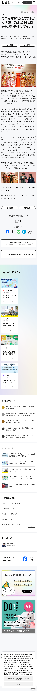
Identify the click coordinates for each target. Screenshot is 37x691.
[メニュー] (34, 2)
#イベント (9, 39)
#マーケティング (5, 36)
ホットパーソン (7, 538)
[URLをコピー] (30, 232)
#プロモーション (17, 39)
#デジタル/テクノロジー (16, 36)
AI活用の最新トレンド (8, 509)
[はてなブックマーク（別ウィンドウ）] (24, 232)
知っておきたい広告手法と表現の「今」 (13, 503)
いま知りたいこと (8, 498)
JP (12, 2)
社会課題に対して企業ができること (12, 524)
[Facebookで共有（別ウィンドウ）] (7, 232)
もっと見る (31, 526)
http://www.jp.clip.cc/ (10, 142)
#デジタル (3, 39)
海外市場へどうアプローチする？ (11, 519)
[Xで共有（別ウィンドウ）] (13, 232)
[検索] (19, 2)
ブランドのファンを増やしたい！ (10, 514)
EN (14, 2)
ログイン (27, 2)
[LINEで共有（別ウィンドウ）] (19, 232)
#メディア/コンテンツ (28, 36)
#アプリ (24, 39)
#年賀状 (29, 39)
